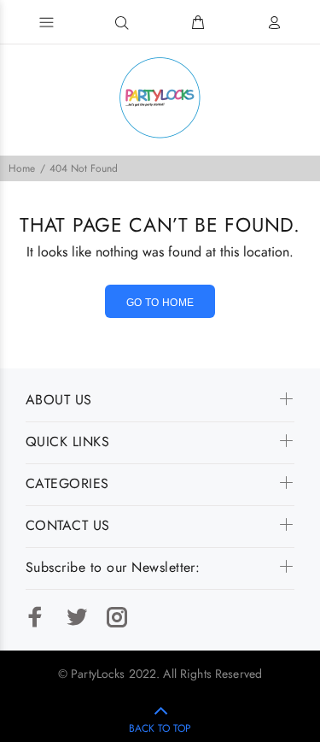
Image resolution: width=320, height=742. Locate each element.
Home (22, 168)
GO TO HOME (160, 303)
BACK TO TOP (160, 728)
